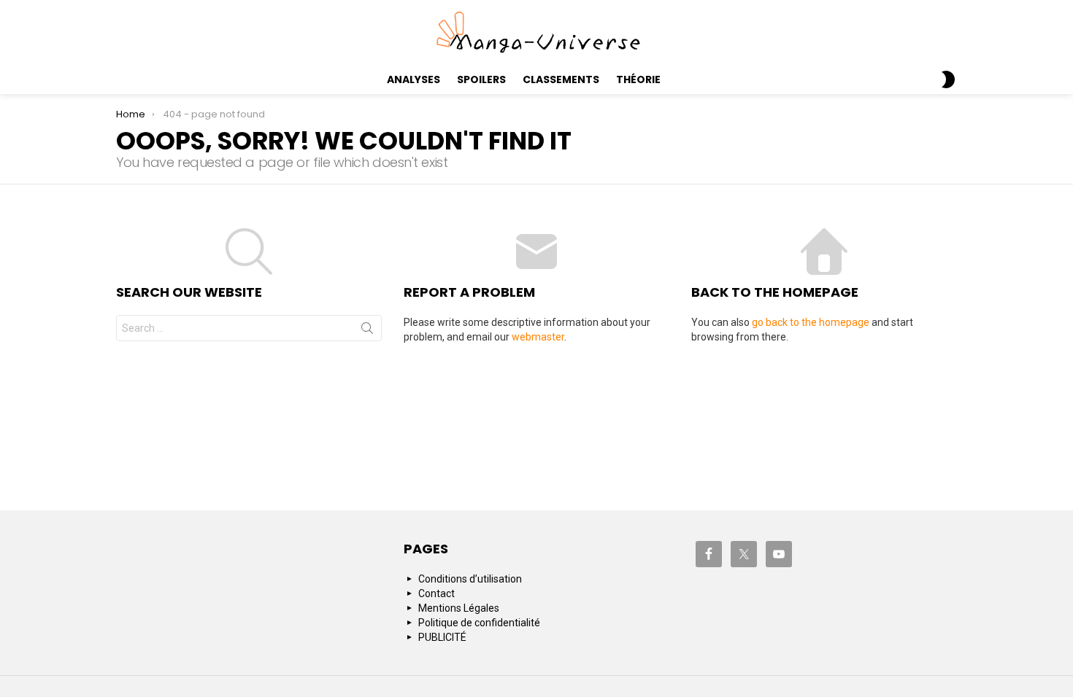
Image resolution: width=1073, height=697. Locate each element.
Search (367, 331)
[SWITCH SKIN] (948, 79)
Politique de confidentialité (479, 622)
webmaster (538, 337)
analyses (413, 79)
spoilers (481, 79)
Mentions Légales (458, 608)
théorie (638, 79)
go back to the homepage (810, 322)
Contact (436, 593)
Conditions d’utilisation (470, 579)
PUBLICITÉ (442, 637)
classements (561, 79)
